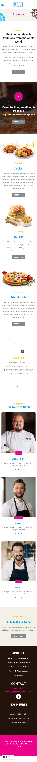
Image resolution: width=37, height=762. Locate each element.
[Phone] (34, 4)
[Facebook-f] (18, 696)
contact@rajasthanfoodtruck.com (18, 692)
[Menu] (2, 4)
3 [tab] (19, 386)
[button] (18, 72)
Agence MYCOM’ (21, 744)
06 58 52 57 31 (18, 689)
